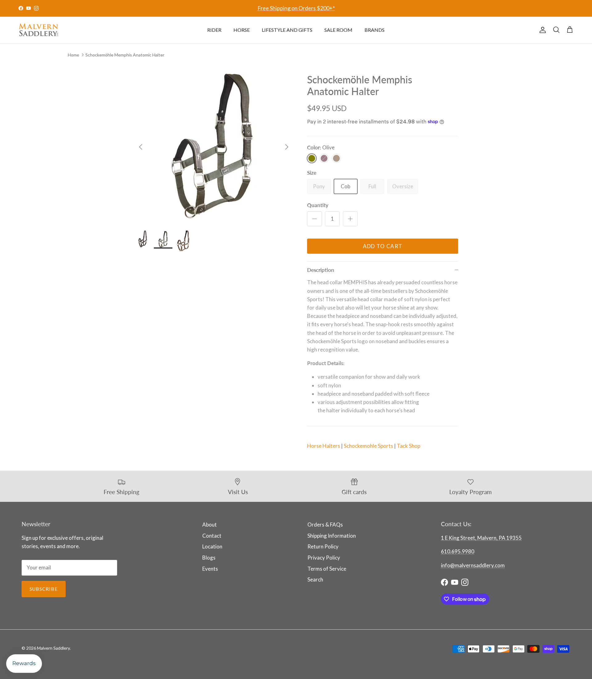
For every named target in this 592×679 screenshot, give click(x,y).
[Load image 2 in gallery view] (214, 144)
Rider (214, 30)
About (209, 524)
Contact (211, 535)
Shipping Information (331, 535)
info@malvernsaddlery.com (473, 565)
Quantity (317, 205)
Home (73, 54)
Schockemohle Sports (368, 446)
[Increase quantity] (350, 218)
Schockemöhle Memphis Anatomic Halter (124, 54)
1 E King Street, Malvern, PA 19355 (481, 538)
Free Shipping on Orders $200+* (296, 8)
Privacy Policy (323, 557)
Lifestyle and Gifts (287, 30)
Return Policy (323, 546)
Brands (374, 30)
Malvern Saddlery (53, 648)
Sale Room (338, 30)
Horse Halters (323, 446)
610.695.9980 (457, 551)
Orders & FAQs (325, 524)
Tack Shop (408, 446)
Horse (241, 30)
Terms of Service (326, 568)
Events (210, 568)
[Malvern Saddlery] (38, 30)
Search (315, 579)
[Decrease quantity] (314, 218)
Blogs (209, 557)
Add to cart (383, 246)
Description (320, 270)
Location (212, 546)
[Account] (541, 30)
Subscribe (44, 589)
